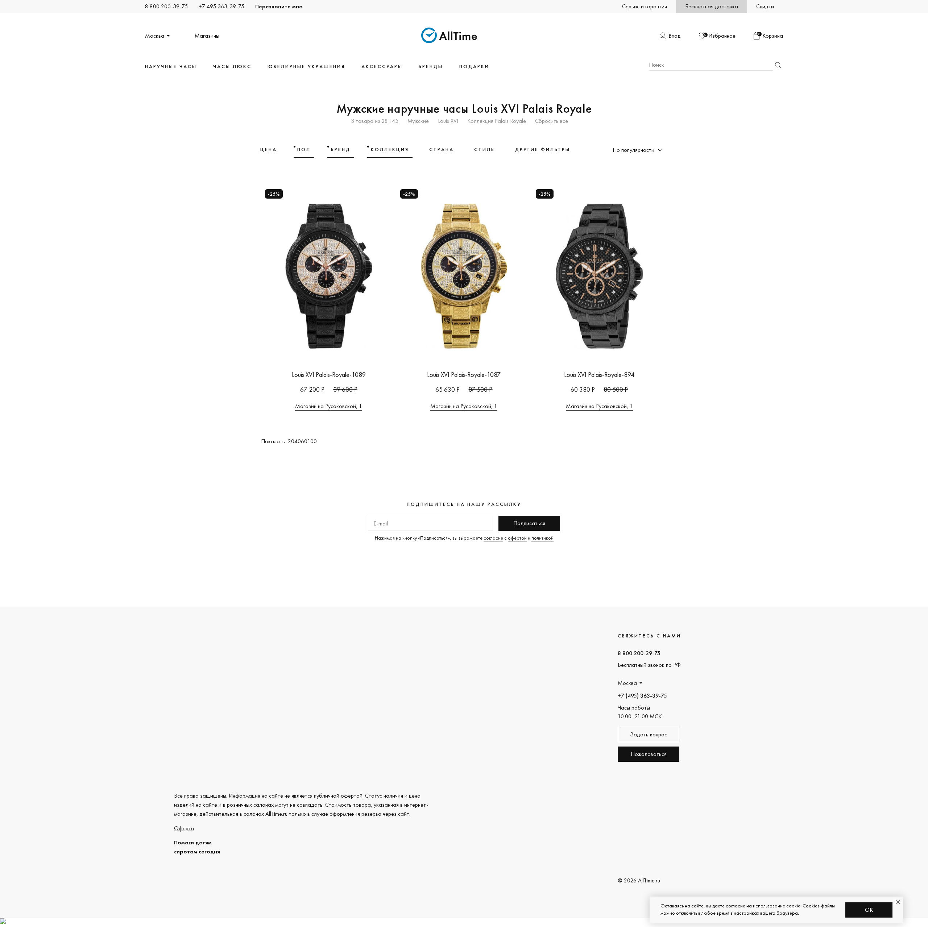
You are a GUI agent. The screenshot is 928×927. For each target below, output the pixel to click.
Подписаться (529, 523)
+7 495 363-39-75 (221, 6)
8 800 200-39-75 (166, 6)
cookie (793, 905)
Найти (778, 65)
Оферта (184, 828)
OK (869, 910)
